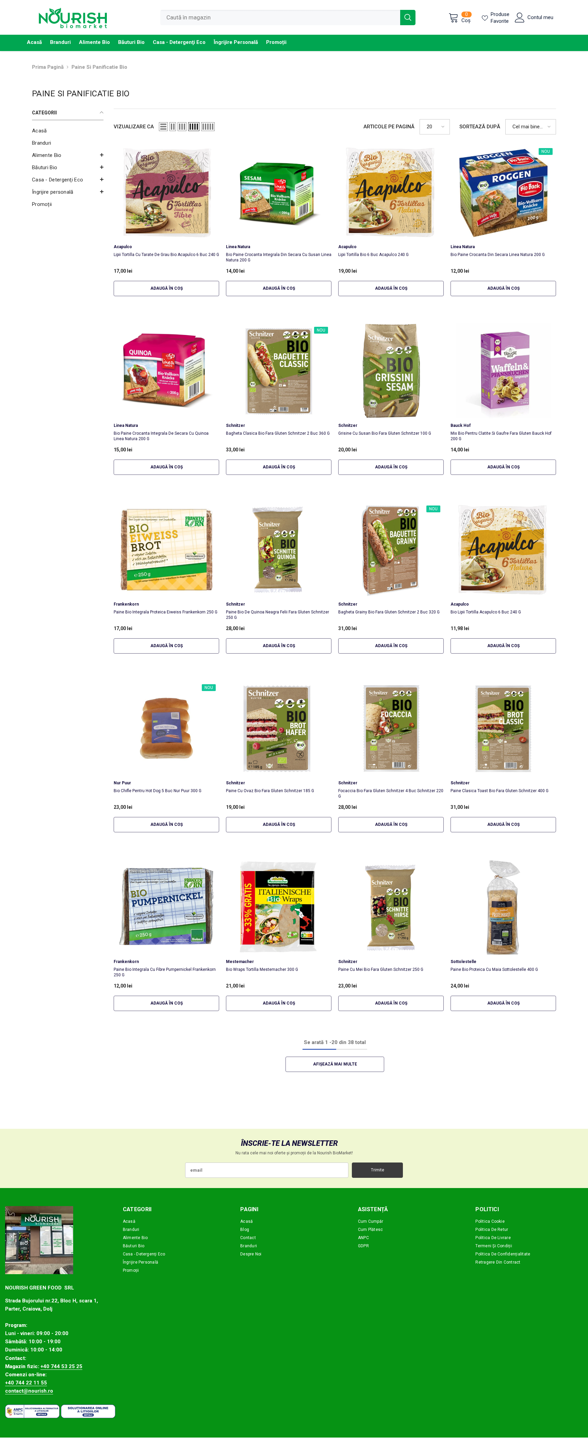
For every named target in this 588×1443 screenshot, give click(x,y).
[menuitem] (67, 131)
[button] (67, 155)
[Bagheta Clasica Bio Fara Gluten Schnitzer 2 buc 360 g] (278, 370)
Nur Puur (122, 783)
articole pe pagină (388, 127)
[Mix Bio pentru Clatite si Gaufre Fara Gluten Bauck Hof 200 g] (503, 370)
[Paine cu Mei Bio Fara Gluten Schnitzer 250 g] (391, 907)
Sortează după (479, 127)
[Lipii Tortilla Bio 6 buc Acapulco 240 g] (391, 192)
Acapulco (123, 246)
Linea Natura (238, 246)
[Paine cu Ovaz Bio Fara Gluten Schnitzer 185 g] (278, 728)
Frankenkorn (126, 604)
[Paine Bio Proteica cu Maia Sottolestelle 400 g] (503, 907)
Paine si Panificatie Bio (99, 67)
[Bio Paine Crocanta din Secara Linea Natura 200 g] (503, 192)
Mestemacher (240, 961)
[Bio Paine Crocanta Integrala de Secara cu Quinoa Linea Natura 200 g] (166, 370)
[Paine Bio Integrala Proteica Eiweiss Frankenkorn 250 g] (166, 549)
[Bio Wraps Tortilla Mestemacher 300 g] (278, 907)
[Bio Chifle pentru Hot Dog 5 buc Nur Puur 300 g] (166, 728)
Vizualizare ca (134, 127)
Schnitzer (235, 425)
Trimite (377, 1170)
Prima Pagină (48, 67)
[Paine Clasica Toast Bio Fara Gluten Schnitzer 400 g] (503, 728)
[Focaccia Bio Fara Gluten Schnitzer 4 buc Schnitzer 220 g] (391, 728)
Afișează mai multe (335, 1064)
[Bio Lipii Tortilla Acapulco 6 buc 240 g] (503, 549)
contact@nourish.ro (29, 1391)
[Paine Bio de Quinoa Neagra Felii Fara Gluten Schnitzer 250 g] (278, 549)
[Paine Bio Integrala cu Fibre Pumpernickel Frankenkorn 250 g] (166, 907)
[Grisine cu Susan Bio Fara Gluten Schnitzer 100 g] (391, 370)
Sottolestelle (463, 961)
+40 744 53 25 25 (61, 1366)
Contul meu (540, 17)
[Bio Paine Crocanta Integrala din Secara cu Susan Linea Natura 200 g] (278, 192)
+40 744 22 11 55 (26, 1383)
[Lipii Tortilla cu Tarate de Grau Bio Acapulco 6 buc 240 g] (166, 192)
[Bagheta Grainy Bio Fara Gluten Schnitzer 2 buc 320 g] (391, 549)
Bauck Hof (461, 425)
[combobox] (280, 17)
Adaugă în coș (166, 288)
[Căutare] (287, 17)
